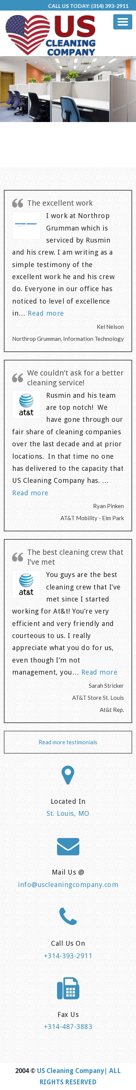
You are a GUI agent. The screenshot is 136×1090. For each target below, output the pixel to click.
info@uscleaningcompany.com (68, 884)
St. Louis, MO (68, 813)
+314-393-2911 (68, 956)
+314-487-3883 (68, 1026)
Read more (46, 313)
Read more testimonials (68, 742)
